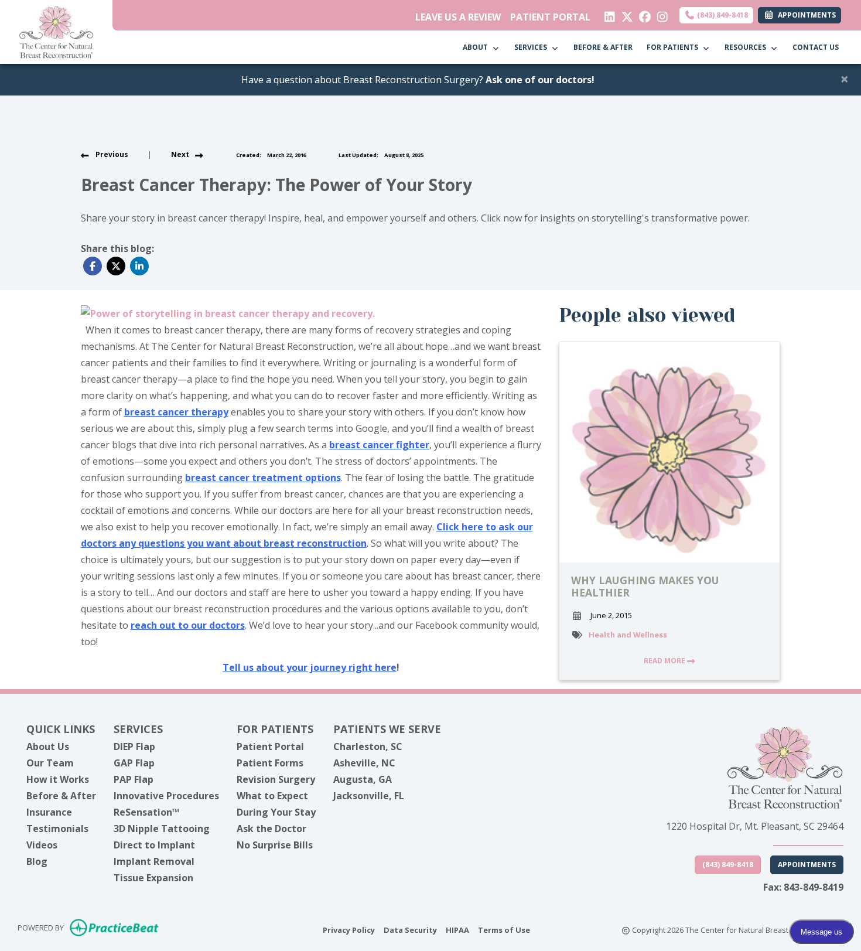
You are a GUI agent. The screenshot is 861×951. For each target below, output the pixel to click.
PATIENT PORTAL (550, 17)
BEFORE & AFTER (603, 47)
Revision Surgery (276, 779)
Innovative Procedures (166, 795)
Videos (41, 844)
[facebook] (642, 14)
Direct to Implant (154, 844)
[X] (624, 14)
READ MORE (665, 661)
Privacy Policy (349, 929)
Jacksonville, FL (368, 795)
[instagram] (659, 14)
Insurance (49, 812)
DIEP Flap (134, 746)
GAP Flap (134, 762)
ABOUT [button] (477, 47)
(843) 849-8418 (721, 15)
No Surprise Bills (275, 844)
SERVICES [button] (532, 47)
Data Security (410, 929)
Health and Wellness (628, 634)
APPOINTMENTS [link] (805, 15)
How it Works (57, 779)
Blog (36, 861)
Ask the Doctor (271, 828)
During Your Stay (276, 812)
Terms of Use (504, 929)
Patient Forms (270, 762)
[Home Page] (56, 31)
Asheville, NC (364, 762)
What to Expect (272, 795)
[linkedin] (607, 14)
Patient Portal (270, 746)
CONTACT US (815, 47)
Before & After (61, 795)
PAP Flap (133, 779)
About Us (47, 746)
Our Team (50, 762)
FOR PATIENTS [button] (674, 47)
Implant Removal (154, 861)
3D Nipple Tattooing (162, 828)
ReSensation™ (146, 812)
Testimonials (57, 828)
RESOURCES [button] (747, 47)
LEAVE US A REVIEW (458, 17)
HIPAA (457, 929)
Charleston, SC (367, 746)
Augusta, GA (362, 779)
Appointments (807, 865)
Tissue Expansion (153, 877)
